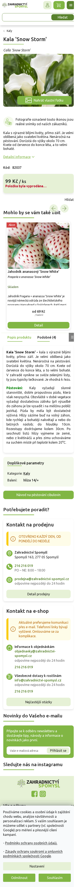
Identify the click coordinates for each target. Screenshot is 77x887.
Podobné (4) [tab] (46, 336)
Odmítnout (19, 878)
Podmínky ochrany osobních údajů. (31, 843)
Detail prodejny (37, 606)
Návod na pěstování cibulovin (37, 502)
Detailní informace (17, 158)
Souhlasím (55, 878)
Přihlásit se (55, 763)
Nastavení (37, 866)
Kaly (26, 481)
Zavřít (12, 201)
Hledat (59, 17)
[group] (37, 275)
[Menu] (68, 5)
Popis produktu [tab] (19, 336)
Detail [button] (37, 324)
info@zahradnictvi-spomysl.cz (38, 692)
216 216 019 (24, 573)
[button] (37, 310)
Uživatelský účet (44, 5)
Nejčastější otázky (37, 714)
